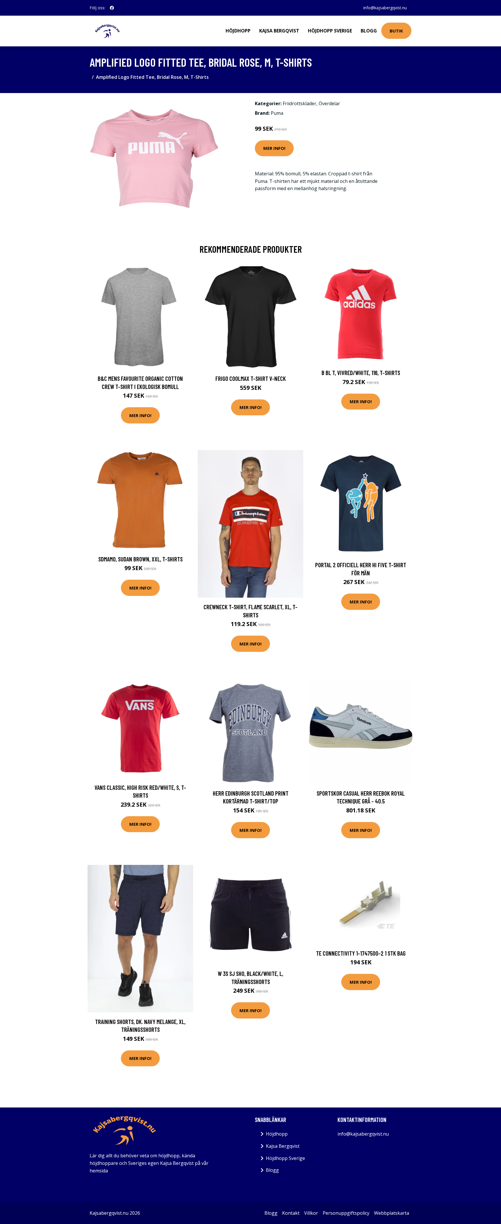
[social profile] (112, 7)
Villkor (311, 1213)
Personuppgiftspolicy (346, 1213)
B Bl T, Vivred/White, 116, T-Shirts (361, 372)
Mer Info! (274, 148)
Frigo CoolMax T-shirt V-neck (250, 378)
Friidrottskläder (299, 103)
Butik (396, 31)
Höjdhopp (238, 31)
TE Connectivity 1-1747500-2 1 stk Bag (361, 953)
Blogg (369, 31)
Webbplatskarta (391, 1213)
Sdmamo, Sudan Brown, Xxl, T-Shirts (140, 559)
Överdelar (329, 103)
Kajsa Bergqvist (279, 31)
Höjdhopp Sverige (330, 31)
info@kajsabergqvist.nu (385, 7)
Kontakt (290, 1213)
